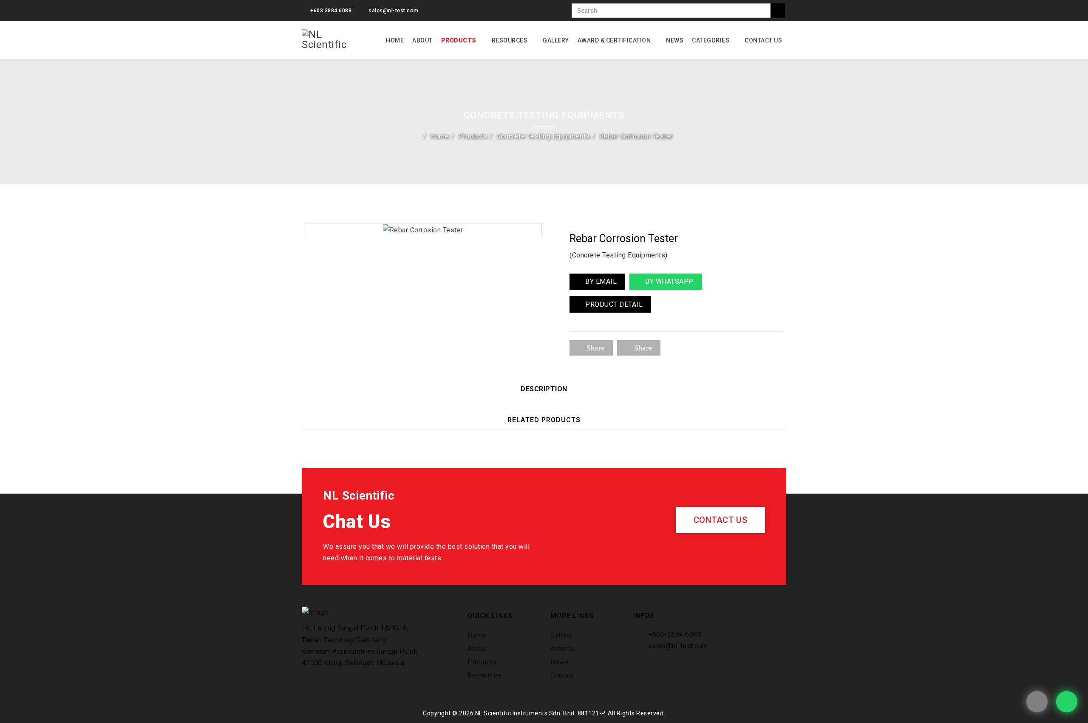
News (674, 40)
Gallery (556, 40)
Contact (562, 675)
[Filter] (778, 10)
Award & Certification (614, 40)
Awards (562, 648)
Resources (510, 40)
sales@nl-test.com (393, 10)
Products (458, 40)
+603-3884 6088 (674, 634)
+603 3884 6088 (330, 10)
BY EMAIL (600, 281)
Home (395, 40)
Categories (710, 40)
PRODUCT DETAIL (613, 304)
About (422, 40)
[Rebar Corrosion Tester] (423, 229)
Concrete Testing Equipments (543, 136)
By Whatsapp (668, 281)
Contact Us (763, 40)
